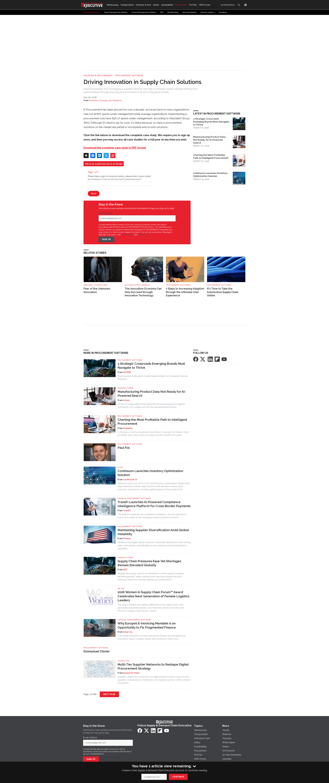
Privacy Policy (144, 235)
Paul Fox (124, 448)
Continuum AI (130, 479)
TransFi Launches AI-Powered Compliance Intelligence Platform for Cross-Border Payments (154, 504)
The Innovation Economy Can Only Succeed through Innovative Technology (143, 292)
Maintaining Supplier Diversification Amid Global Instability (153, 532)
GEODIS (127, 372)
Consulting (123, 661)
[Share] (92, 155)
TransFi (127, 510)
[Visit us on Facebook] (195, 359)
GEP (125, 569)
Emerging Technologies (96, 285)
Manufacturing (125, 388)
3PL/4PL (121, 588)
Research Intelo (131, 673)
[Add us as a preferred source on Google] (112, 155)
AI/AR (120, 467)
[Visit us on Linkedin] (210, 359)
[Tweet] (106, 155)
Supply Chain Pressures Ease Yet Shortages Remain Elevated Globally (149, 563)
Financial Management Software (134, 498)
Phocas (127, 538)
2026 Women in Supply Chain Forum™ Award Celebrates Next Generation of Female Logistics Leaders (153, 596)
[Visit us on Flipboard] (217, 359)
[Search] (238, 4)
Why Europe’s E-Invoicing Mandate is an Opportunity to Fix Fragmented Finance (147, 625)
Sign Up (106, 239)
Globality (128, 428)
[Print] (86, 155)
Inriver (126, 400)
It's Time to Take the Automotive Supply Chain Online (222, 292)
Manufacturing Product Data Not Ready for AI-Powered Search (209, 139)
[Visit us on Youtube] (224, 359)
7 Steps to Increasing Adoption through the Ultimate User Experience (185, 292)
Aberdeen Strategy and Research (105, 100)
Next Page (109, 694)
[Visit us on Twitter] (203, 359)
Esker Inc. (128, 632)
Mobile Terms (127, 235)
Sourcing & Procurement (98, 75)
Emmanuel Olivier (97, 651)
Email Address (106, 213)
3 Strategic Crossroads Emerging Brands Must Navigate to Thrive (211, 121)
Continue (178, 777)
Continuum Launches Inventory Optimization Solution (210, 174)
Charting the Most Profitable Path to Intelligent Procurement (210, 156)
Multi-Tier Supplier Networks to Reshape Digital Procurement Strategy (153, 666)
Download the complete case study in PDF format (115, 147)
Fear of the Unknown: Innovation (97, 290)
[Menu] (245, 4)
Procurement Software (129, 75)
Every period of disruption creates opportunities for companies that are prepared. (153, 377)
